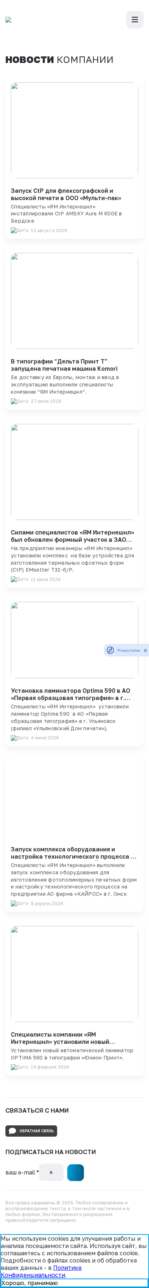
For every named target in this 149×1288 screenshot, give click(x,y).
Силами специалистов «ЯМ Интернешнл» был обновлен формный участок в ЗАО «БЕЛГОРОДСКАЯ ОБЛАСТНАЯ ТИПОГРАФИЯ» (72, 543)
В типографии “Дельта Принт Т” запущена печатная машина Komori (64, 365)
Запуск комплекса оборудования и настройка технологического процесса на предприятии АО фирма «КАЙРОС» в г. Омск (74, 860)
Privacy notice (129, 650)
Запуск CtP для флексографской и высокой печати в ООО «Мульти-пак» (66, 194)
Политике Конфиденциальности (41, 1271)
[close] (145, 650)
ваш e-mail (22, 1172)
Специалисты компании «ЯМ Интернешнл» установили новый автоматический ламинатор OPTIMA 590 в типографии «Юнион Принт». (74, 1045)
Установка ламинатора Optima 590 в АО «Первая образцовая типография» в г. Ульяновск (70, 698)
